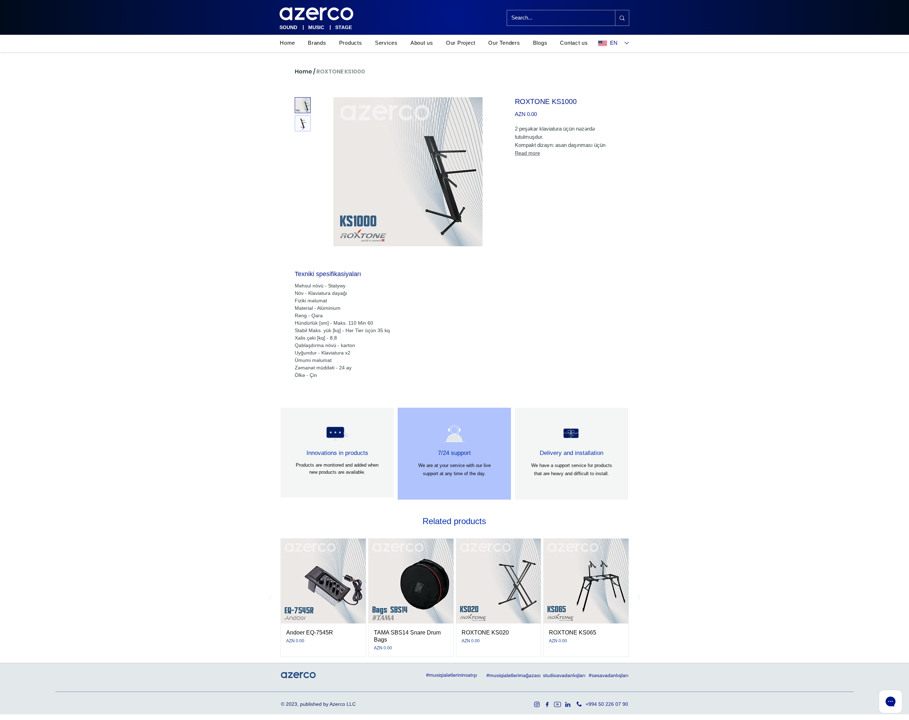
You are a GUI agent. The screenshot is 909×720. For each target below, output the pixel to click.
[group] (454, 597)
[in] (567, 704)
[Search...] (622, 18)
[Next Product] (639, 597)
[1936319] (536, 704)
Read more (527, 153)
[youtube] (557, 704)
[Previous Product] (270, 597)
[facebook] (547, 704)
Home (303, 71)
